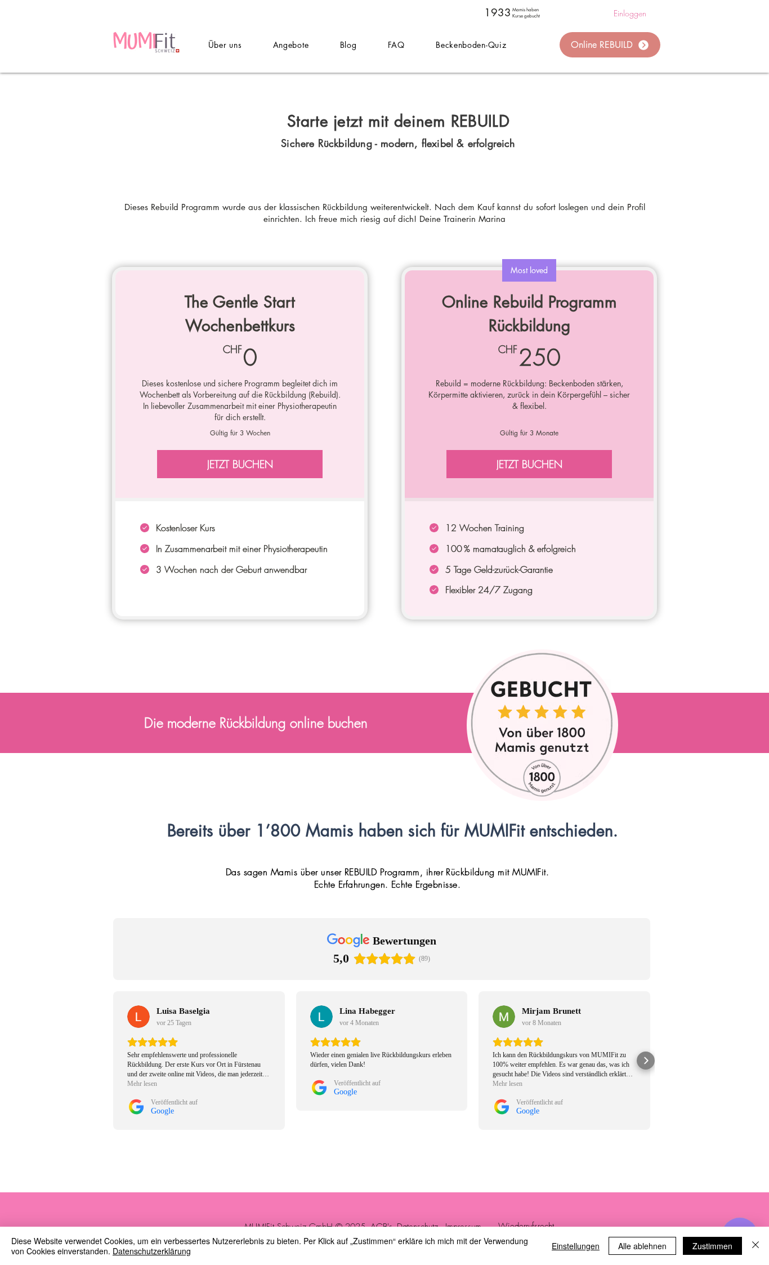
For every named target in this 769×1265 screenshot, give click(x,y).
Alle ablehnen (642, 1245)
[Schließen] (755, 1246)
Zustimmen (712, 1245)
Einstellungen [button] (576, 1245)
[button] (290, 45)
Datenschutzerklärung (152, 1251)
